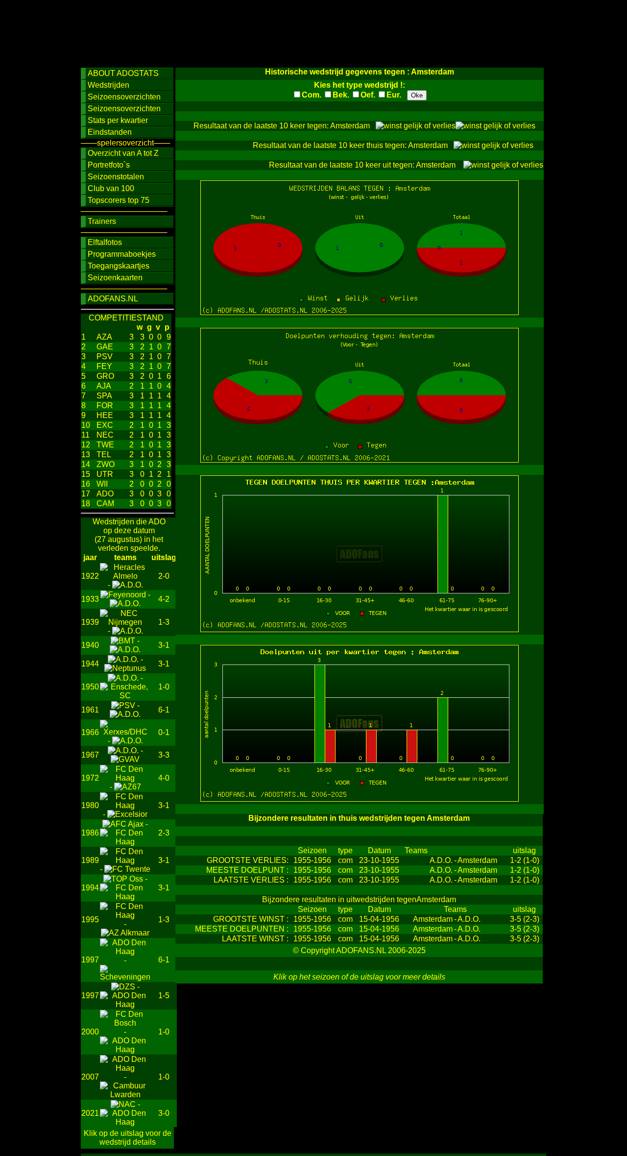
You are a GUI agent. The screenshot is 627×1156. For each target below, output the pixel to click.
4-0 (163, 778)
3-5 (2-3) (524, 919)
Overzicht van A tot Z (123, 153)
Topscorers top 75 (118, 200)
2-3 (163, 833)
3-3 (163, 755)
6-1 (163, 710)
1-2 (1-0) (524, 860)
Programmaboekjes (122, 254)
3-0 (163, 1113)
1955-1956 (312, 860)
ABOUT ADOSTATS (123, 73)
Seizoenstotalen (116, 176)
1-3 (163, 622)
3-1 (163, 645)
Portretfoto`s (109, 165)
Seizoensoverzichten (124, 97)
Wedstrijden (108, 85)
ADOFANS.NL (113, 299)
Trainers (102, 221)
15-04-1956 (379, 919)
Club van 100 (111, 188)
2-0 (163, 576)
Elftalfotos (105, 242)
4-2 (163, 599)
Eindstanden (110, 132)
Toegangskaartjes (118, 266)
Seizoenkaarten (115, 277)
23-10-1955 (379, 860)
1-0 (163, 687)
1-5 (163, 995)
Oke (417, 95)
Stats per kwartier (118, 120)
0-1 (163, 732)
